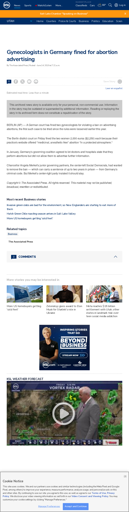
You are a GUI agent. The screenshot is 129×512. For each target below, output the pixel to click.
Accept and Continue (76, 506)
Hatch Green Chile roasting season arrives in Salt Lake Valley (41, 214)
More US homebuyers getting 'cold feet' (30, 218)
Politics (96, 21)
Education (107, 21)
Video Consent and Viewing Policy (90, 496)
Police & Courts (67, 21)
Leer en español (114, 88)
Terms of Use (99, 493)
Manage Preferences (49, 506)
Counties (51, 21)
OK (125, 476)
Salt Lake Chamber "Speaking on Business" (64, 13)
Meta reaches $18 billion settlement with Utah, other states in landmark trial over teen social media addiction (102, 311)
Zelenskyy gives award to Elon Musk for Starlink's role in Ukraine (64, 309)
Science (120, 21)
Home (40, 21)
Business (84, 21)
